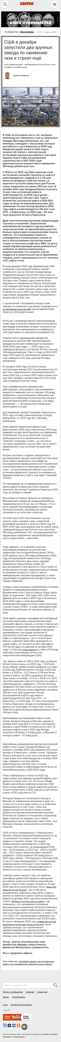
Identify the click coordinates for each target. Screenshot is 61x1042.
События (30, 992)
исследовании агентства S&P (17, 309)
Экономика (26, 32)
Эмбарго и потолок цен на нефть (28, 901)
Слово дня (42, 992)
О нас (5, 1005)
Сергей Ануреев (21, 75)
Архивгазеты (26, 1017)
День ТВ (6, 1010)
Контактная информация (21, 1005)
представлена (30, 649)
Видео (6, 997)
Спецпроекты (18, 997)
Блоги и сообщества (13, 992)
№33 (16, 1017)
